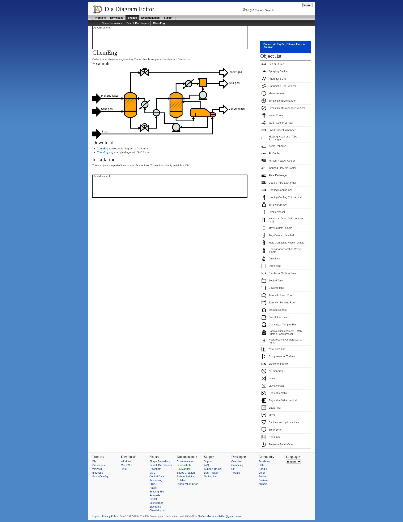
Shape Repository (111, 23)
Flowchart (155, 469)
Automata (154, 495)
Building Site (156, 491)
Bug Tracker (211, 472)
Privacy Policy (110, 516)
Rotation (181, 480)
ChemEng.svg (105, 152)
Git (232, 469)
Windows (126, 461)
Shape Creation (186, 472)
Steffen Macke (206, 516)
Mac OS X (126, 465)
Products (100, 17)
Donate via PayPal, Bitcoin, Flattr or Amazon (284, 46)
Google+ (263, 469)
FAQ (206, 465)
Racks (153, 487)
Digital (153, 499)
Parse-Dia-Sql (100, 476)
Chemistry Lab (157, 510)
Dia (187, 165)
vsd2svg (97, 469)
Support (168, 17)
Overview (236, 461)
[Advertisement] (169, 38)
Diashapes (98, 465)
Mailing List (210, 476)
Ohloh (262, 472)
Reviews (263, 480)
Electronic (155, 506)
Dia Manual (183, 469)
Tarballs (235, 472)
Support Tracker (213, 469)
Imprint (96, 516)
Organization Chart (187, 484)
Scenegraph (156, 502)
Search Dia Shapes (137, 23)
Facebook (264, 461)
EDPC (153, 484)
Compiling (237, 465)
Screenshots (184, 465)
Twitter (262, 476)
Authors (263, 484)
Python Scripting (186, 476)
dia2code (97, 472)
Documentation (150, 17)
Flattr (261, 465)
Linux (124, 469)
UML (152, 472)
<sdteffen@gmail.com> (228, 516)
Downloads (116, 17)
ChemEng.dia (105, 148)
